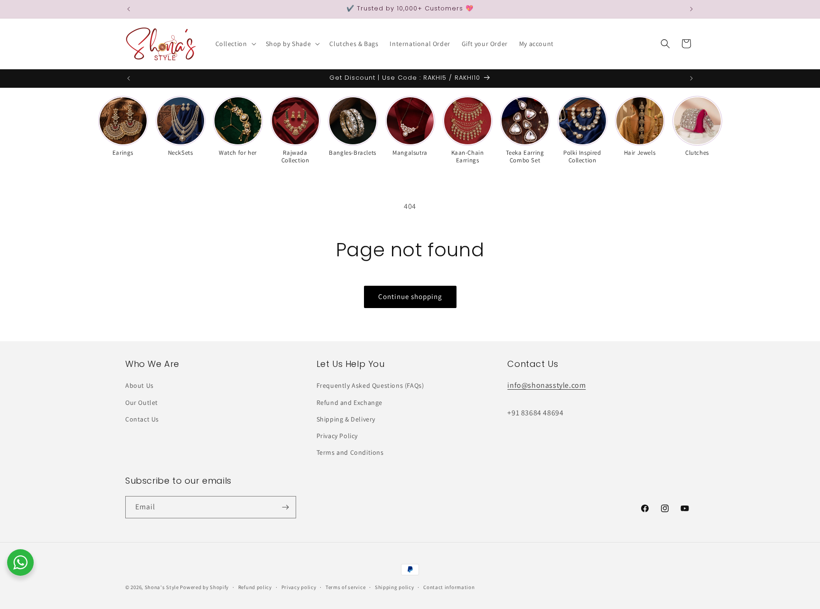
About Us (139, 385)
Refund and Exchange (349, 402)
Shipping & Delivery (346, 419)
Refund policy (255, 587)
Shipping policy (394, 587)
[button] (235, 44)
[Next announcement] (691, 9)
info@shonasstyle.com (546, 385)
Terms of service (345, 587)
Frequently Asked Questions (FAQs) (370, 385)
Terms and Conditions (350, 452)
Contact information (449, 587)
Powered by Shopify (204, 587)
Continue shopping (410, 296)
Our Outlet (141, 402)
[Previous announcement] (128, 9)
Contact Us (142, 419)
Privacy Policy (337, 435)
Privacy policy (299, 587)
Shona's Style (162, 587)
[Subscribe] (285, 507)
